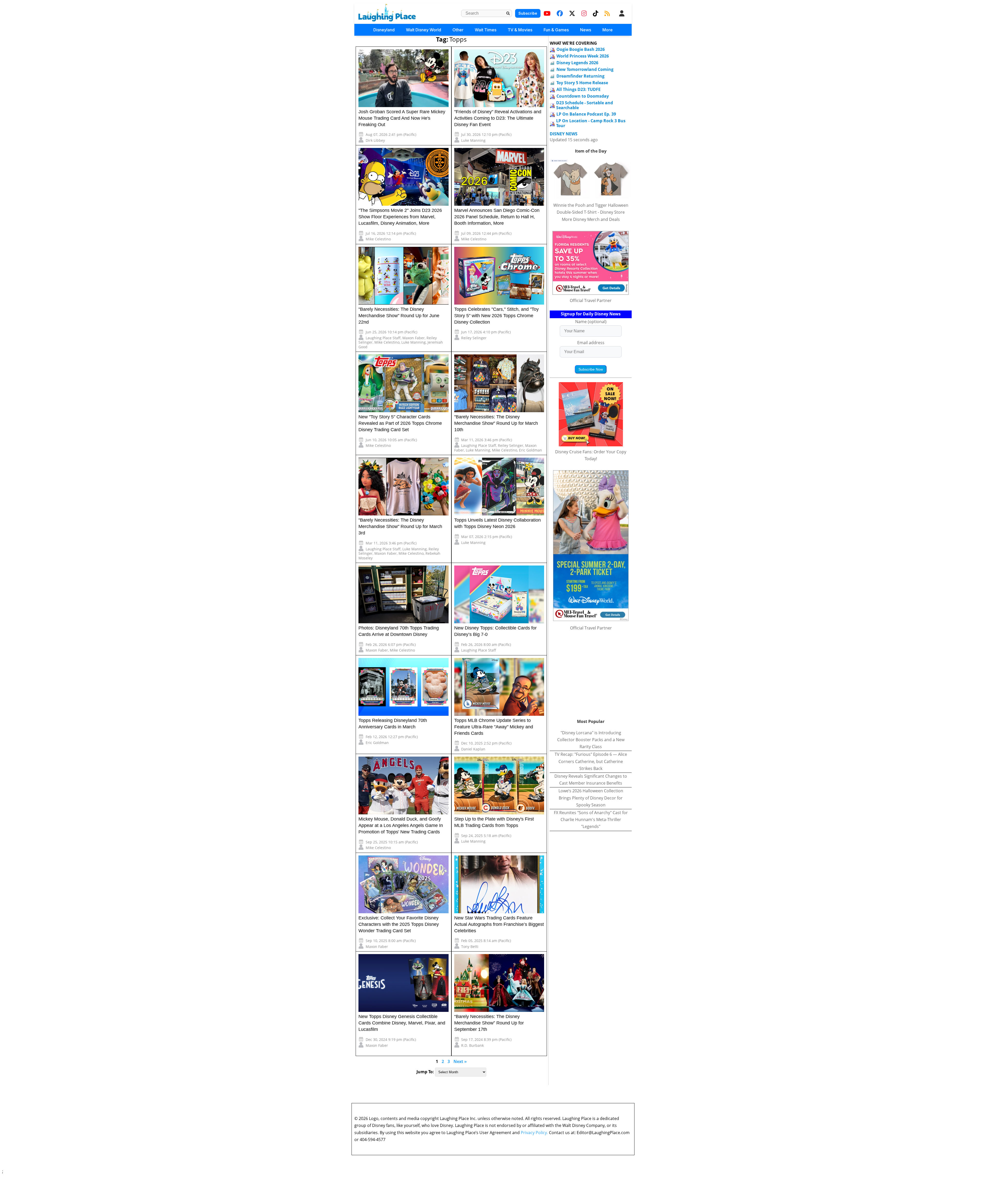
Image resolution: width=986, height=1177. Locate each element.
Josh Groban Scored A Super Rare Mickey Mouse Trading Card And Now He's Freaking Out (401, 118)
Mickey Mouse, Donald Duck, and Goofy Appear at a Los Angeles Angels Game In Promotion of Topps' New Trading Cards (400, 825)
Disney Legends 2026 (577, 62)
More (607, 29)
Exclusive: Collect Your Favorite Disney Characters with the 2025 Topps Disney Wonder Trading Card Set (398, 924)
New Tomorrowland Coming (584, 69)
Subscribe (527, 13)
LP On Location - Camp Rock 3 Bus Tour (590, 123)
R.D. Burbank (472, 1045)
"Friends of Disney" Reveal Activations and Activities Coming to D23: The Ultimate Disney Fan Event (497, 118)
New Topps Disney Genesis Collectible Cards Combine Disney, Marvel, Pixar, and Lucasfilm (401, 1023)
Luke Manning (473, 140)
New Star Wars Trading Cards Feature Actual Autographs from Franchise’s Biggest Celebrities (499, 924)
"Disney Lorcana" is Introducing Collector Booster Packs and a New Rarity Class (590, 739)
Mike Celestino (378, 239)
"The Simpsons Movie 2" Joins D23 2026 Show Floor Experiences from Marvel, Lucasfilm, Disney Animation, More (400, 217)
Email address (590, 342)
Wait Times (485, 29)
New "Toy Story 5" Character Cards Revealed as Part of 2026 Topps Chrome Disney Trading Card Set (400, 423)
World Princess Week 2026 (582, 56)
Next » (460, 1061)
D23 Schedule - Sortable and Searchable (584, 105)
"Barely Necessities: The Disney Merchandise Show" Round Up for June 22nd (398, 316)
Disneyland (384, 29)
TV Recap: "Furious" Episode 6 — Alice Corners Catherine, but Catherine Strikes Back (591, 761)
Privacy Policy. (534, 1132)
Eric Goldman (530, 450)
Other (457, 29)
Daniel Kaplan (473, 749)
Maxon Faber (413, 337)
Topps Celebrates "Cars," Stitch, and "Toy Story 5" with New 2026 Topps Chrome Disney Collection (496, 316)
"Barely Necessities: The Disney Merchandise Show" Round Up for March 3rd (400, 526)
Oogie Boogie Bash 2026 (580, 49)
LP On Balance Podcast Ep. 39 (586, 114)
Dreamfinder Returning (580, 76)
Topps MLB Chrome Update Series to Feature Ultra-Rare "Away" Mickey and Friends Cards (493, 727)
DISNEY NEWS (563, 133)
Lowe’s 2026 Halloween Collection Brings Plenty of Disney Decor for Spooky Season (590, 797)
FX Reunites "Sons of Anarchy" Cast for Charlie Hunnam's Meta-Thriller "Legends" (591, 819)
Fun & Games (556, 29)
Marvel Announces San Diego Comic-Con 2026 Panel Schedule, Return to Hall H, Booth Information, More (496, 217)
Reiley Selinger (474, 337)
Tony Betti (469, 946)
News (585, 29)
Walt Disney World (423, 29)
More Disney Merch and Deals (591, 219)
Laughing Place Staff (383, 337)
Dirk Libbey (375, 140)
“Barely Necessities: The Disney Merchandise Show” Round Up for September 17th (489, 1023)
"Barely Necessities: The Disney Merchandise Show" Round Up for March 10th (496, 423)
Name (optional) (590, 321)
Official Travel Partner (591, 300)
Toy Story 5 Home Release (582, 83)
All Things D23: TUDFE (578, 89)
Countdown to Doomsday (582, 96)
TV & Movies (520, 29)
